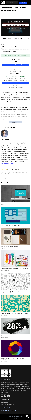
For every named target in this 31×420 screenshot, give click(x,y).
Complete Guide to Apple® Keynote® (12, 38)
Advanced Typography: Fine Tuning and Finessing (14, 313)
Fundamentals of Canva (7, 203)
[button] (27, 416)
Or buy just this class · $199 (15, 33)
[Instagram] (8, 395)
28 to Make (4, 336)
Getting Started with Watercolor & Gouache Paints (14, 268)
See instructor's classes (7, 163)
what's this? (23, 55)
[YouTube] (2, 395)
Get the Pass (23, 2)
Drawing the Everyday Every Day (10, 291)
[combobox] (12, 2)
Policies (15, 418)
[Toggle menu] (29, 2)
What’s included (18, 87)
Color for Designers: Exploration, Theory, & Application (12, 359)
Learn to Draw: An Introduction (9, 246)
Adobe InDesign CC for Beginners (10, 225)
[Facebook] (5, 395)
